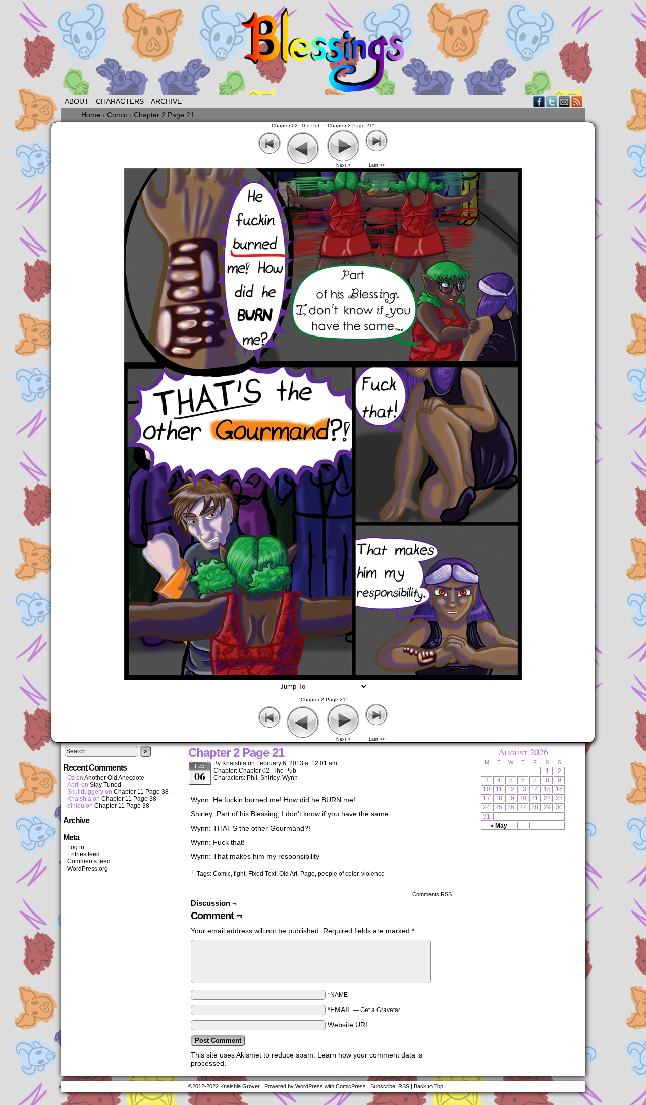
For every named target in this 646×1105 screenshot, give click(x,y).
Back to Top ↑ (431, 1086)
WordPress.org (87, 868)
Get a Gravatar (380, 1010)
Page (307, 873)
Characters (120, 101)
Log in (75, 847)
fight (239, 873)
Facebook (539, 101)
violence (373, 873)
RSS (577, 101)
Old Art (288, 873)
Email (564, 101)
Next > (343, 165)
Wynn (290, 777)
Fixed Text (262, 873)
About (77, 101)
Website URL (348, 1025)
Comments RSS (432, 894)
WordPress (309, 1086)
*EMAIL (364, 1009)
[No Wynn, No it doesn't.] (323, 678)
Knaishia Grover (240, 1086)
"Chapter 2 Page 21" (350, 125)
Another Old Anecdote (114, 777)
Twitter (552, 101)
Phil (252, 777)
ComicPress (351, 1086)
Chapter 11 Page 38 (141, 791)
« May (498, 825)
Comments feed (89, 861)
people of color (338, 873)
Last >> (377, 165)
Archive (166, 101)
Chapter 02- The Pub (296, 125)
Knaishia (234, 763)
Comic (222, 873)
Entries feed (83, 854)
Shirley (269, 777)
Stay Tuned (105, 784)
